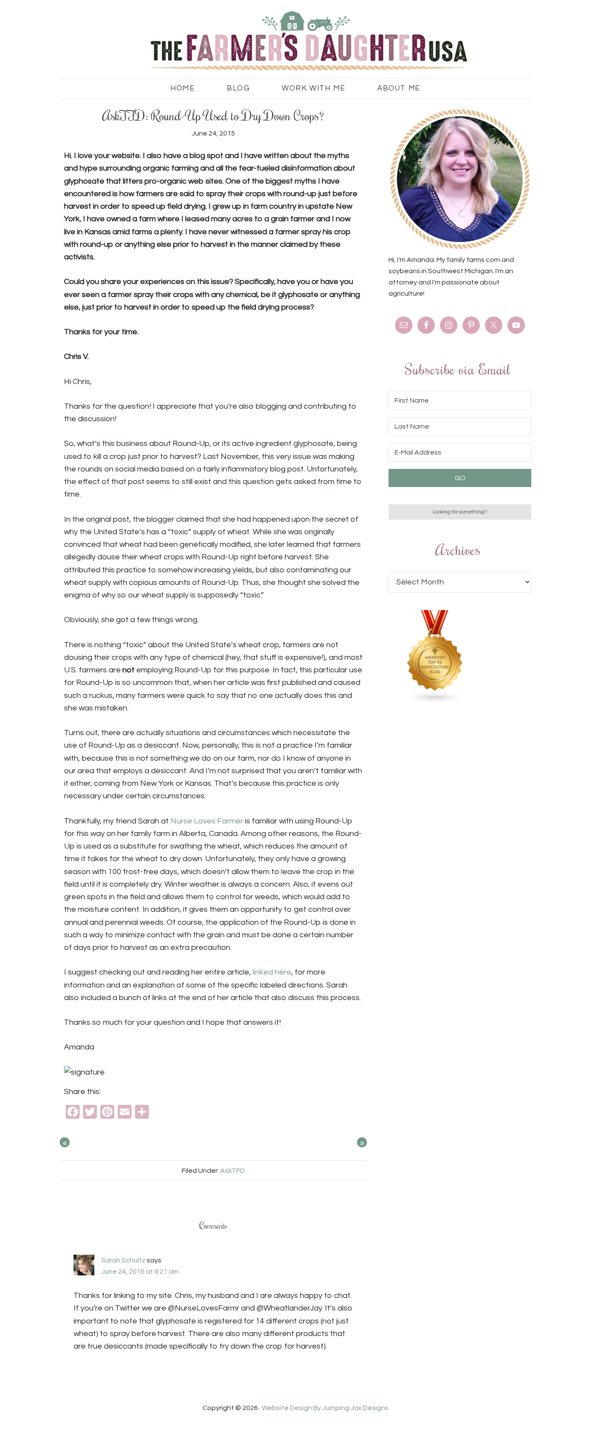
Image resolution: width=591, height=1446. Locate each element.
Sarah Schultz (123, 1260)
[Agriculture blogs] (435, 701)
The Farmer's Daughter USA (295, 41)
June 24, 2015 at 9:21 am (140, 1271)
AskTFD (232, 1170)
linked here (272, 972)
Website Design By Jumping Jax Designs (325, 1407)
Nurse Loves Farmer (206, 821)
